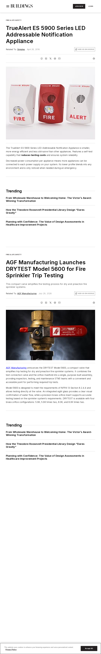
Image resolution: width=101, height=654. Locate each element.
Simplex (21, 49)
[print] (94, 58)
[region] (50, 648)
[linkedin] (46, 58)
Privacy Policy (11, 650)
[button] (8, 6)
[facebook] (41, 58)
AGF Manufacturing (27, 293)
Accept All (89, 648)
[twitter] (50, 58)
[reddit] (55, 58)
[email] (59, 58)
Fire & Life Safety (14, 20)
